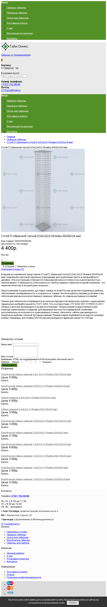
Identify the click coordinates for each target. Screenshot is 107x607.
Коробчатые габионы (18, 540)
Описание (6, 269)
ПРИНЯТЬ (73, 603)
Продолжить (9, 365)
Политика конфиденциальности (24, 577)
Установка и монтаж (18, 558)
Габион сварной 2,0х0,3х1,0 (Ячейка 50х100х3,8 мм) (29, 409)
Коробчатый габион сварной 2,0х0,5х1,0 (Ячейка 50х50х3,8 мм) (35, 386)
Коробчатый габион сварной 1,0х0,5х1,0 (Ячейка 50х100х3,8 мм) (36, 444)
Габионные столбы (17, 531)
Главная (11, 136)
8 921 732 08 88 (20, 496)
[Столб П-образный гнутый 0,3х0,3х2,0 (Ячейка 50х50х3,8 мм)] (43, 231)
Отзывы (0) (18, 269)
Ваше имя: (6, 344)
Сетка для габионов (17, 537)
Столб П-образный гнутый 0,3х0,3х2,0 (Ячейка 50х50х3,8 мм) (40, 142)
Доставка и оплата (17, 571)
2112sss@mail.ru (10, 90)
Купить (4, 380)
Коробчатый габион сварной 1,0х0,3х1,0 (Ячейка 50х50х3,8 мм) (35, 479)
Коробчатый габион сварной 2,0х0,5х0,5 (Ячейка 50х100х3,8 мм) (36, 421)
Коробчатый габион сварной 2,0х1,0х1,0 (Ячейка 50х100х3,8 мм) (36, 374)
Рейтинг (5, 362)
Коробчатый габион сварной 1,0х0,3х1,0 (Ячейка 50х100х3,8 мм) (36, 456)
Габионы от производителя (16, 55)
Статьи (10, 574)
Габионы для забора (18, 543)
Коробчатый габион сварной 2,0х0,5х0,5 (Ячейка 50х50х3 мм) (34, 432)
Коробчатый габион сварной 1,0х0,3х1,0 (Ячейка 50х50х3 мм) (34, 467)
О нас (10, 556)
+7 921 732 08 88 (10, 84)
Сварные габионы (16, 139)
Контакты (12, 561)
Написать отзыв (26, 266)
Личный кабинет (16, 553)
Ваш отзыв (7, 356)
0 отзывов (8, 266)
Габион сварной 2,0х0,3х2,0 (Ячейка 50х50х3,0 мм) (28, 397)
